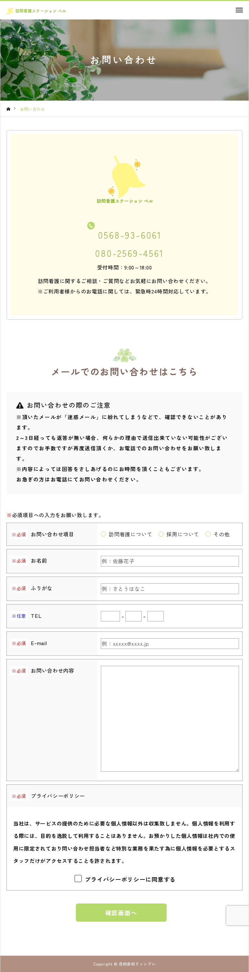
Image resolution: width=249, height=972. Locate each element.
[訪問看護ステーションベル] (44, 10)
